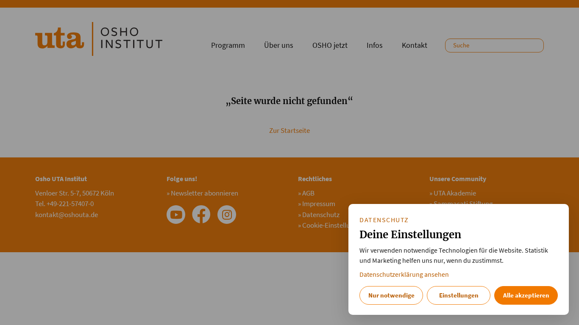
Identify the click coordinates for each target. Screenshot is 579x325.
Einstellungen (459, 295)
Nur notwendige (391, 295)
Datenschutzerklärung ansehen (404, 274)
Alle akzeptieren (526, 295)
